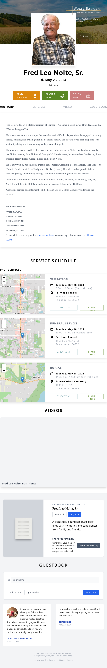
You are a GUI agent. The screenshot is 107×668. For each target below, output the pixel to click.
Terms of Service (61, 656)
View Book (59, 514)
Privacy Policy (45, 656)
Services (39, 106)
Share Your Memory (89, 545)
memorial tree (45, 235)
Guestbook (98, 106)
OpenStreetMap (56, 660)
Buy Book (74, 514)
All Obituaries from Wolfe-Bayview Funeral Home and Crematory (83, 20)
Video (67, 106)
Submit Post (91, 592)
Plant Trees (91, 308)
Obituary (7, 106)
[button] (22, 291)
